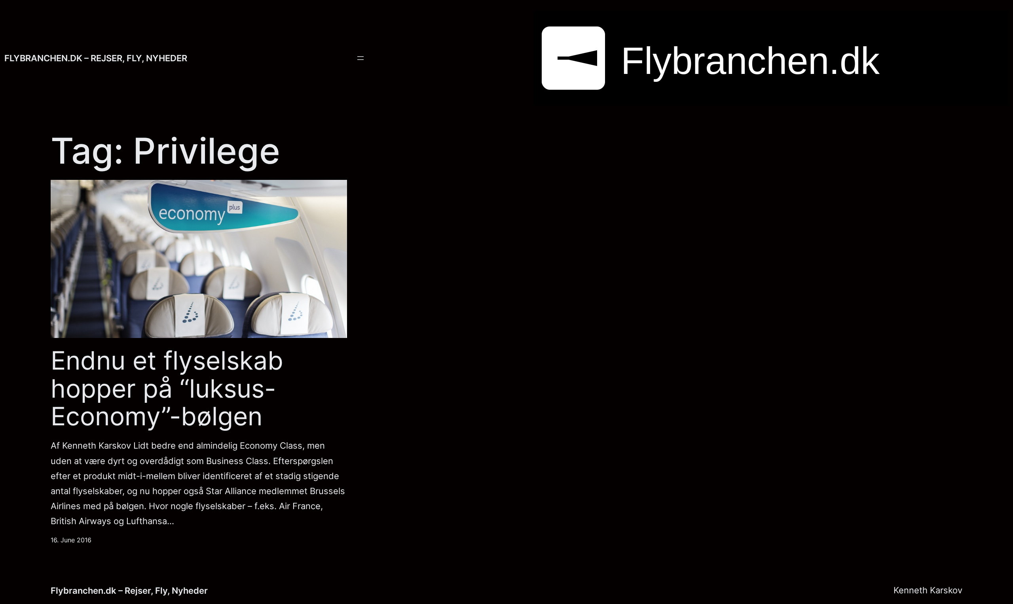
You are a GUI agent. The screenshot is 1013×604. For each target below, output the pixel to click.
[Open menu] (360, 58)
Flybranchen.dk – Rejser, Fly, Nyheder (95, 58)
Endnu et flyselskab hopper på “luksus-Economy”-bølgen (167, 388)
